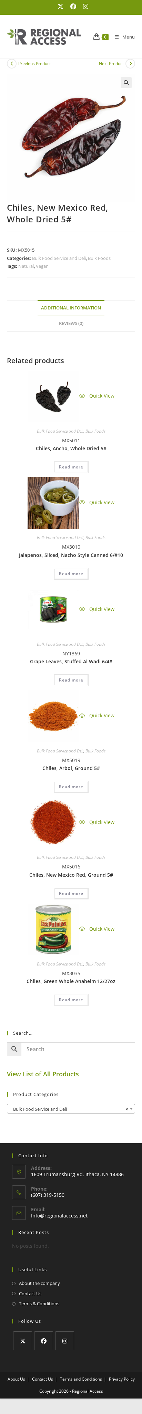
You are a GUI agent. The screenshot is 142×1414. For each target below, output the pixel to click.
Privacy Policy (122, 1379)
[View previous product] (12, 63)
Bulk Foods (99, 258)
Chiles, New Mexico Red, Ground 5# (71, 875)
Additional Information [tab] (71, 308)
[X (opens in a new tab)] (60, 6)
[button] (126, 82)
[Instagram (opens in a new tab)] (84, 6)
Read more (71, 467)
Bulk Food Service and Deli (59, 258)
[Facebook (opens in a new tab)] (73, 6)
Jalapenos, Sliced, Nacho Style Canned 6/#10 (71, 555)
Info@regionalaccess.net (59, 1215)
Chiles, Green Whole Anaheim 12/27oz (71, 981)
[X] (22, 1340)
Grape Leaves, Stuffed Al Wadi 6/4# (71, 661)
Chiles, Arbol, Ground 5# (71, 768)
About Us (16, 1379)
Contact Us (30, 1293)
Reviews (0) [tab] (71, 323)
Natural (26, 266)
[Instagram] (64, 1340)
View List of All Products (43, 1074)
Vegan (42, 266)
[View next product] (130, 63)
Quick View (101, 395)
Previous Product (34, 63)
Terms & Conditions (39, 1303)
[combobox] (71, 1109)
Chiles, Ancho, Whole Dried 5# (71, 448)
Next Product (111, 63)
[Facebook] (43, 1340)
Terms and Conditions (81, 1379)
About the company (39, 1283)
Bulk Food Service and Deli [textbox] (69, 1109)
